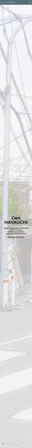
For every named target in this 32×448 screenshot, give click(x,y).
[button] (2, 2)
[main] (16, 226)
